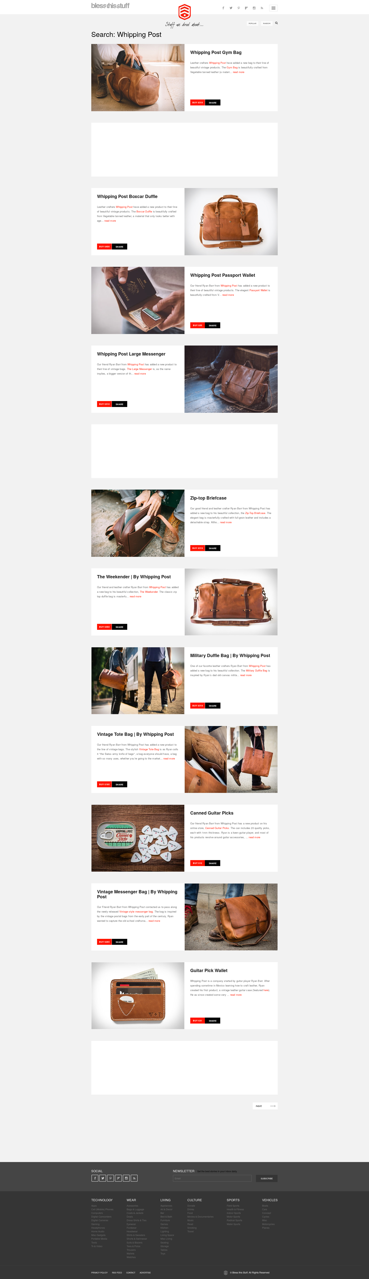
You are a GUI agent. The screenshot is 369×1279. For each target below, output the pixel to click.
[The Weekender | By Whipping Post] (231, 601)
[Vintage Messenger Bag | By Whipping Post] (231, 916)
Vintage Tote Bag (149, 749)
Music (190, 1220)
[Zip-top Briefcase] (137, 523)
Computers (97, 1212)
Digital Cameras (99, 1220)
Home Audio (97, 1231)
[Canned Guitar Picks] (137, 838)
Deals (130, 1216)
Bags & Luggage (135, 1209)
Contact (130, 1272)
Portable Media (99, 1238)
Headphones (98, 1227)
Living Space (167, 1235)
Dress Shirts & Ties (136, 1220)
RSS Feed (117, 1272)
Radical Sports (234, 1220)
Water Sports (233, 1224)
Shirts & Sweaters (136, 1235)
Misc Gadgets (98, 1235)
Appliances (166, 1205)
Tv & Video (96, 1246)
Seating (164, 1242)
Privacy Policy (99, 1272)
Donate (191, 1205)
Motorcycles (268, 1224)
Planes (265, 1227)
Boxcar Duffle (144, 211)
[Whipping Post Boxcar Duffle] (231, 221)
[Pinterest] (238, 8)
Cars (264, 1209)
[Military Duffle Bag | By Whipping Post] (137, 680)
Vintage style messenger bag (136, 911)
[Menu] (273, 8)
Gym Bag (232, 67)
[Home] (184, 11)
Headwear (132, 1231)
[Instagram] (254, 8)
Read (190, 1224)
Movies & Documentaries (200, 1216)
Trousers (131, 1249)
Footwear (131, 1227)
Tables (163, 1249)
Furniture (165, 1220)
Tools (94, 1242)
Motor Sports (233, 1216)
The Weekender (149, 591)
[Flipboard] (246, 8)
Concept (266, 1212)
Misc (264, 1220)
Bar (162, 1212)
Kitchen (164, 1227)
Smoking (192, 1227)
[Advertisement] (184, 150)
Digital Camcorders (101, 1216)
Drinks (190, 1209)
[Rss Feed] (261, 8)
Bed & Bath (166, 1216)
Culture (194, 1200)
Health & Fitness (235, 1209)
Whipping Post (217, 63)
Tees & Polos (133, 1246)
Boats (265, 1205)
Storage (164, 1246)
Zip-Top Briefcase (255, 513)
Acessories (132, 1205)
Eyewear (131, 1224)
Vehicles (270, 1200)
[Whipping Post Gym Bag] (137, 77)
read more (238, 72)
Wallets (130, 1253)
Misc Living (166, 1238)
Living (165, 1200)
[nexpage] (265, 1105)
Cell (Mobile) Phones (102, 1209)
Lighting (164, 1231)
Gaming (95, 1224)
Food (190, 1212)
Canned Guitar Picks (217, 828)
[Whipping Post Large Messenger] (231, 379)
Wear (131, 1200)
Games (164, 1224)
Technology (102, 1200)
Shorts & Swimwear (137, 1238)
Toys (162, 1253)
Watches (131, 1257)
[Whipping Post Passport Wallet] (137, 300)
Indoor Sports (234, 1212)
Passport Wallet (258, 290)
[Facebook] (223, 8)
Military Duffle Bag (256, 670)
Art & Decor (166, 1209)
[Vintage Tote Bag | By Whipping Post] (231, 759)
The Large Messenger (139, 369)
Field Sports (233, 1205)
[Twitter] (231, 8)
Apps (94, 1205)
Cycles (265, 1216)
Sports (233, 1200)
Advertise (145, 1272)
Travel (190, 1231)
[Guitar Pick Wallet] (137, 995)
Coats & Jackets (135, 1212)
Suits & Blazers (134, 1242)
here (265, 990)
